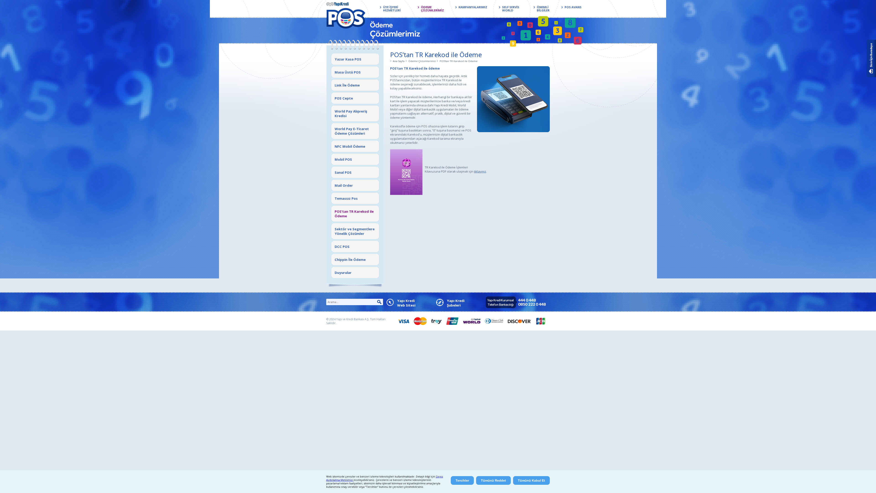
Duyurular (343, 272)
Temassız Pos (346, 198)
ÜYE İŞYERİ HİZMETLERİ (392, 8)
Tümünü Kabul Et (531, 480)
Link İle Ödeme (347, 85)
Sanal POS (343, 172)
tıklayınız (480, 171)
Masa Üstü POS (348, 72)
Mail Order (344, 185)
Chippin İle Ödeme (350, 259)
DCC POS (342, 246)
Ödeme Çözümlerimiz (422, 61)
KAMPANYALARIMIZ (473, 7)
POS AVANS (573, 7)
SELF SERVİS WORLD (510, 8)
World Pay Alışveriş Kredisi (351, 113)
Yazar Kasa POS (348, 59)
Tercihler (462, 480)
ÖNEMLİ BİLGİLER (543, 8)
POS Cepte (344, 98)
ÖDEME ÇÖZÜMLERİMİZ (432, 8)
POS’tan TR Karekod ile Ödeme (354, 213)
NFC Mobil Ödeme (350, 146)
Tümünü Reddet (493, 480)
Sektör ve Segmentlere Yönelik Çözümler (355, 231)
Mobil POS (343, 159)
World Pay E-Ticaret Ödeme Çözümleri (352, 131)
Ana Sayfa (398, 61)
